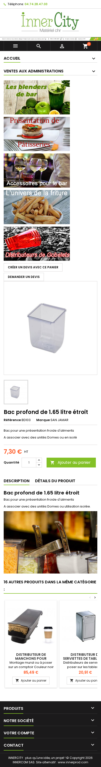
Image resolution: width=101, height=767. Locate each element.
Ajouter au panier (70, 462)
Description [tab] (16, 481)
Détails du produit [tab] (55, 481)
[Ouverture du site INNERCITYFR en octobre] (50, 38)
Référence (12, 420)
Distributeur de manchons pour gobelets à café (31, 658)
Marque (43, 420)
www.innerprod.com (73, 762)
